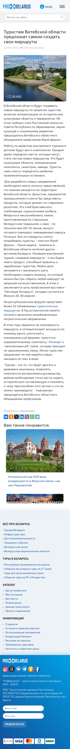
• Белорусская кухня (15, 546)
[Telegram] (37, 417)
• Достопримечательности (19, 538)
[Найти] (62, 16)
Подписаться (14, 724)
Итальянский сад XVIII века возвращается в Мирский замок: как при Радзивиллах (34, 481)
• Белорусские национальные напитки (26, 551)
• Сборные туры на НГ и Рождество (24, 577)
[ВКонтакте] (6, 417)
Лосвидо (54, 342)
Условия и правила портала (22, 628)
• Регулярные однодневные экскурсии (26, 564)
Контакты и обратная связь (22, 648)
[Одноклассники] (11, 417)
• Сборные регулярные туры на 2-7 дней (27, 568)
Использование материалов (22, 632)
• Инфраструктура (14, 534)
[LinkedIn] (21, 417)
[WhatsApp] (32, 417)
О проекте (11, 624)
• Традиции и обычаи (15, 542)
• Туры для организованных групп (23, 573)
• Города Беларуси (14, 530)
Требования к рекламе (19, 644)
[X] (16, 417)
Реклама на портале (18, 640)
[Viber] (27, 417)
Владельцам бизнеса (18, 636)
